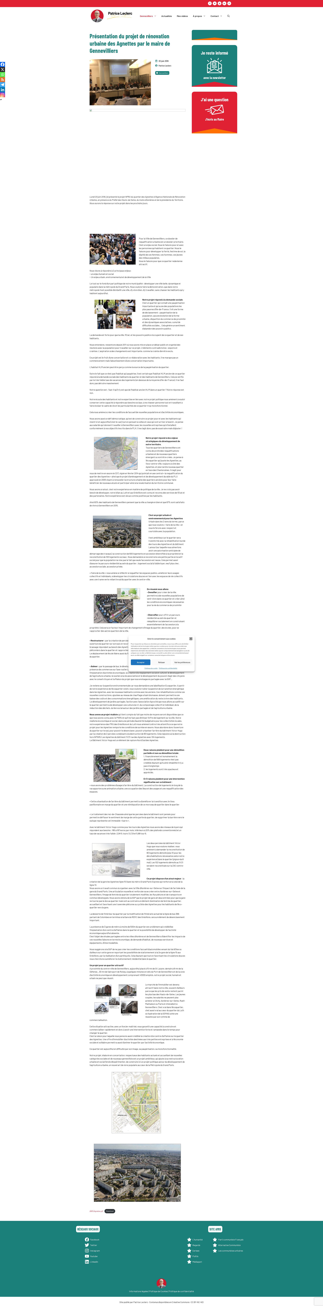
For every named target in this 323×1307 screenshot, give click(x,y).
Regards (196, 1245)
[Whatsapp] (2, 74)
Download (110, 1211)
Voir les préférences (182, 662)
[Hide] (1, 100)
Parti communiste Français (230, 1239)
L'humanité (197, 1239)
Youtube (94, 1256)
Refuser (161, 662)
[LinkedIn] (224, 3)
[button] (191, 638)
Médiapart (197, 1261)
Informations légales (138, 1291)
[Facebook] (210, 3)
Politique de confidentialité (168, 668)
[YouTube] (219, 3)
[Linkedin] (2, 89)
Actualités (166, 16)
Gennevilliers (146, 16)
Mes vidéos (182, 16)
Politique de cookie (151, 668)
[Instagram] (229, 3)
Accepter (140, 662)
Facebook (94, 1239)
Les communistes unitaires (230, 1250)
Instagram (95, 1250)
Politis (195, 1256)
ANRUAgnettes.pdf (96, 1211)
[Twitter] (215, 3)
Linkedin (94, 1261)
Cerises (195, 1250)
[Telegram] (2, 84)
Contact (215, 16)
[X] (2, 69)
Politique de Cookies (158, 1291)
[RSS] (2, 79)
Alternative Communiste (229, 1245)
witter (94, 1245)
